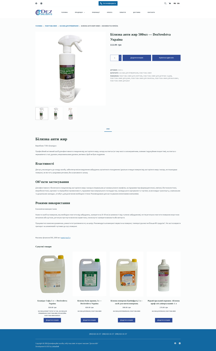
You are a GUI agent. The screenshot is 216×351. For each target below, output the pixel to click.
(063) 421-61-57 (95, 334)
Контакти (151, 12)
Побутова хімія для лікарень (142, 78)
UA (178, 3)
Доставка (136, 12)
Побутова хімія (145, 73)
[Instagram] (41, 3)
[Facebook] (36, 3)
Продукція (79, 12)
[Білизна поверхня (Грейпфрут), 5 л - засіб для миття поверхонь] (126, 274)
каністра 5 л (65, 237)
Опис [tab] (108, 129)
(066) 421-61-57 (108, 334)
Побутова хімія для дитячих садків (157, 76)
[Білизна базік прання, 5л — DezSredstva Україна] (89, 274)
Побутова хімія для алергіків (131, 76)
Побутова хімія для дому (120, 78)
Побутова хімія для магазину (166, 78)
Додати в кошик (136, 58)
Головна (64, 12)
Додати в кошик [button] (52, 320)
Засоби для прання (84, 311)
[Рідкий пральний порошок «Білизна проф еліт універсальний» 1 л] (164, 274)
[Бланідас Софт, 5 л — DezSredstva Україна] (52, 274)
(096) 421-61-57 (121, 334)
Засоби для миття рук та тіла (48, 311)
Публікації (96, 12)
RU (175, 3)
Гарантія (123, 12)
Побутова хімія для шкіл (120, 81)
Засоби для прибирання (128, 73)
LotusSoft (55, 346)
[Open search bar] (165, 3)
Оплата (109, 12)
